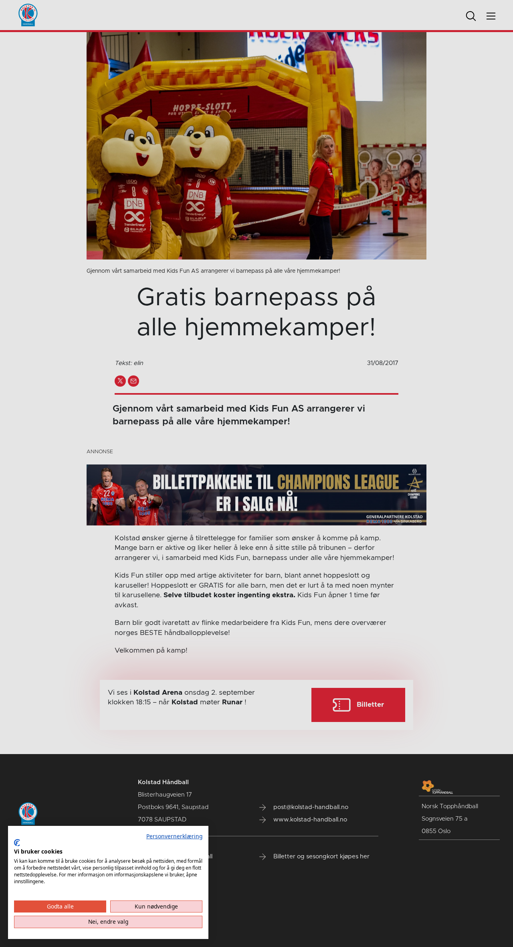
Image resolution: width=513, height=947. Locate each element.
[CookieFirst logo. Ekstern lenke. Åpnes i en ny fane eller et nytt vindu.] (17, 842)
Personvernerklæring (174, 836)
